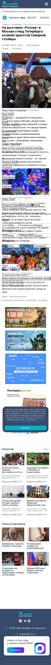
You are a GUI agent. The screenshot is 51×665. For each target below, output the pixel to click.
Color (5, 225)
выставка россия (17, 296)
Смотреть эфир (17, 17)
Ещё (46, 449)
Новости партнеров (13, 523)
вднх (5, 296)
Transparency (26, 225)
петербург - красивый (37, 300)
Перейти (15, 650)
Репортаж (8, 449)
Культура (16, 48)
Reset (26, 278)
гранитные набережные (13, 300)
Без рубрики (33, 45)
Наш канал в (19, 432)
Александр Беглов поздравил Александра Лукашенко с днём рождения (26, 11)
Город (5, 48)
